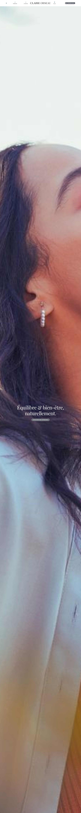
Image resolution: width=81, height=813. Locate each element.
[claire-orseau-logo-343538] (40, 2)
